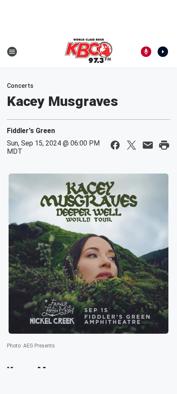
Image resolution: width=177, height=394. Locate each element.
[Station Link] (88, 51)
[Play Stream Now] (163, 52)
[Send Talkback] (146, 52)
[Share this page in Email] (148, 145)
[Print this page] (164, 145)
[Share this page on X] (131, 145)
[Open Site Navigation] (12, 52)
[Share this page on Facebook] (115, 145)
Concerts (20, 85)
